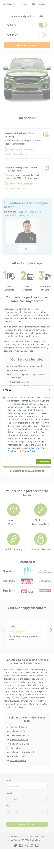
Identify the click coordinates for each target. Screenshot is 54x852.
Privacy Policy (28, 451)
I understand (43, 461)
